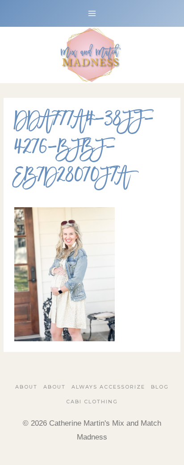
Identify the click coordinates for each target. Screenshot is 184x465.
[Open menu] (92, 13)
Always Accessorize (108, 387)
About (26, 387)
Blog (160, 387)
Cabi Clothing (92, 401)
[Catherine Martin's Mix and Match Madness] (92, 55)
